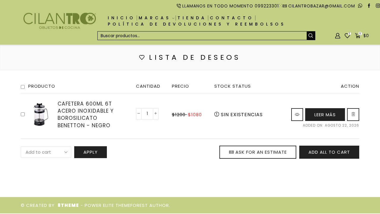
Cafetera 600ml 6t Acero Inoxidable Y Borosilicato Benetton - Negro (86, 114)
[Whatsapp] (360, 6)
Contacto (232, 18)
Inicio (121, 18)
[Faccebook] (369, 6)
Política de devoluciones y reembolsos (197, 24)
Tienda (192, 18)
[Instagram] (378, 6)
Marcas (155, 18)
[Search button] (311, 36)
